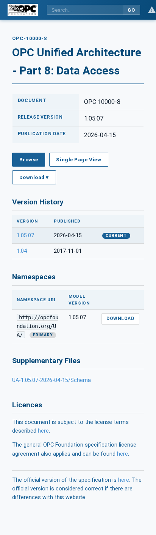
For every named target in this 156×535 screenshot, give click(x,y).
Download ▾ (34, 177)
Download (120, 318)
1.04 (22, 251)
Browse (28, 159)
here (43, 431)
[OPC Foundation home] (23, 10)
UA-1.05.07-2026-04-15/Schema (51, 380)
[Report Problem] (152, 10)
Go (131, 10)
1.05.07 (25, 235)
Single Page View (78, 159)
